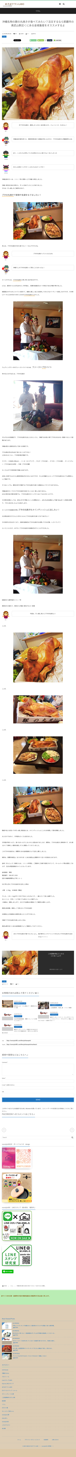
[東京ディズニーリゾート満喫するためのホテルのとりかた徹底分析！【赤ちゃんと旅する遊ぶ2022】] (7, 1026)
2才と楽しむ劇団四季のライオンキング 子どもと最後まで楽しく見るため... (33, 1348)
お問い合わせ (55, 1440)
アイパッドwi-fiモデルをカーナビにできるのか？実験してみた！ (30, 1356)
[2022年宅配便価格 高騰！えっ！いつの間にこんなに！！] (7, 1016)
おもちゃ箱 (5, 1408)
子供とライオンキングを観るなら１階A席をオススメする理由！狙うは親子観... (34, 1325)
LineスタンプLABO (7, 1380)
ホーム (19, 1440)
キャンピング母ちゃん (8, 1411)
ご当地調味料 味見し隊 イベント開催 (60, 1008)
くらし (4, 37)
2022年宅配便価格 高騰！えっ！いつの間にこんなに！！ (25, 1019)
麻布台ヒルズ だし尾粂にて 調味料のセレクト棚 (26, 1007)
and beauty (5, 1370)
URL (3, 1092)
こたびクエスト (18, 1016)
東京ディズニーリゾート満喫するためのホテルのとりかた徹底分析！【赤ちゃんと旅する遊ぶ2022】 (20, 1031)
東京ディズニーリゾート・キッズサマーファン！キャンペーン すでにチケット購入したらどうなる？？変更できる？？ (56, 1018)
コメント (6, 984)
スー (28, 34)
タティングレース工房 (8, 1394)
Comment (4, 1062)
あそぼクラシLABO (14, 4)
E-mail (3, 1085)
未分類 (4, 1428)
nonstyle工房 (5, 1415)
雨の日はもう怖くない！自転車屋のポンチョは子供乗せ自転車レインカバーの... (34, 1333)
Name (3, 1078)
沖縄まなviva (5, 1373)
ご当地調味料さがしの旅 (20, 1003)
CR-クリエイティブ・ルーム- (9, 1390)
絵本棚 (4, 1401)
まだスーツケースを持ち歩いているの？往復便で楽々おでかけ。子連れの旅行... (34, 1341)
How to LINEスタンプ (8, 1383)
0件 (16, 34)
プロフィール (5, 1377)
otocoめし (5, 1418)
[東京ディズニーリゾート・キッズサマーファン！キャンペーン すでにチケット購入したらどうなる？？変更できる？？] (43, 1014)
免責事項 (46, 1440)
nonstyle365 (5, 1421)
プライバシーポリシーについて (32, 1440)
